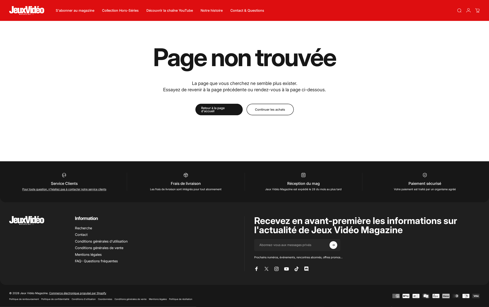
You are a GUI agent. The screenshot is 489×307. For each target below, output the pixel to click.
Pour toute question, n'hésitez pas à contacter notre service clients (64, 189)
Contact (81, 235)
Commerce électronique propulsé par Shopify (77, 293)
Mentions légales (88, 255)
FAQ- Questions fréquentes (96, 261)
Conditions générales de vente (99, 248)
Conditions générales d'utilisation (101, 241)
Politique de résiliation (180, 299)
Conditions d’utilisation (84, 299)
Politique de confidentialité (55, 299)
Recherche (83, 228)
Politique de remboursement (24, 299)
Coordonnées (105, 299)
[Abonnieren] (333, 245)
